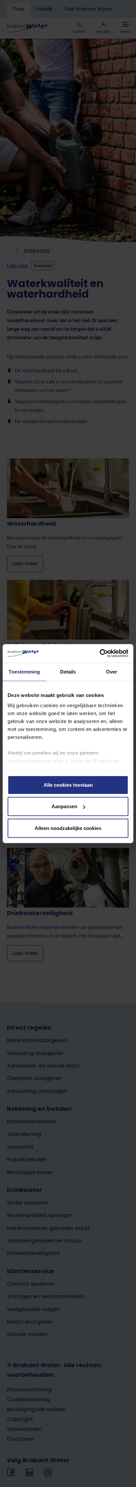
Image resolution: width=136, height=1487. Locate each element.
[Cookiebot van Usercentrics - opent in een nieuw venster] (99, 653)
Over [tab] (111, 671)
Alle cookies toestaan (68, 784)
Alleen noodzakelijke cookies (68, 828)
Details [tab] (68, 671)
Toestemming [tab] (24, 671)
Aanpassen (64, 806)
